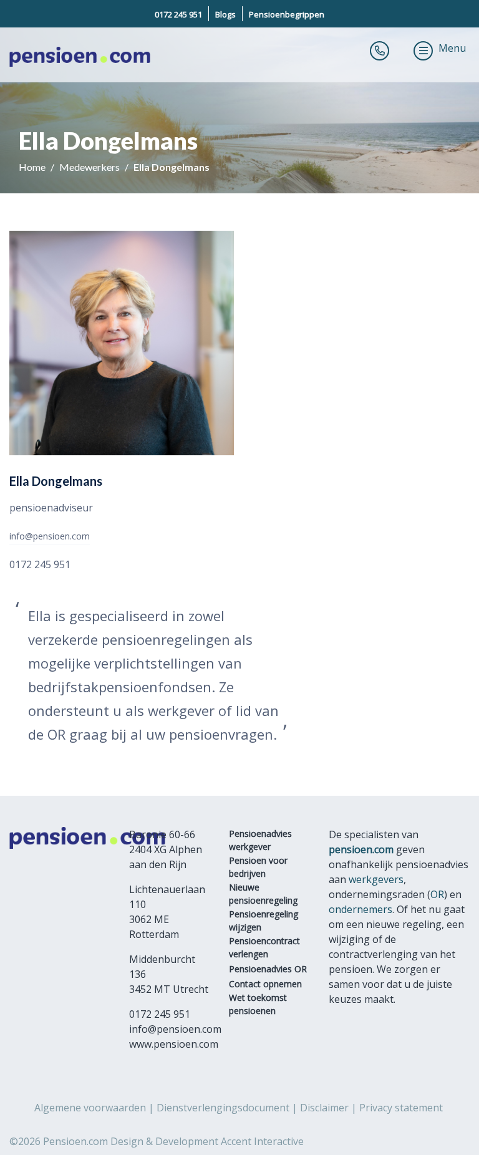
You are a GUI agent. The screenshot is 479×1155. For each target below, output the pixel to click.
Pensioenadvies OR (268, 969)
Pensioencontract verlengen (264, 947)
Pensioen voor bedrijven (258, 866)
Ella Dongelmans (171, 167)
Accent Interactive (262, 1141)
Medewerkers (90, 167)
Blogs (225, 14)
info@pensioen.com (49, 536)
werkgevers (376, 879)
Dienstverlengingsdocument (223, 1107)
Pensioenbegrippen (286, 14)
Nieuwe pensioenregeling (263, 893)
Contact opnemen (265, 984)
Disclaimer (324, 1107)
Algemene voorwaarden (90, 1107)
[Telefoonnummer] (379, 50)
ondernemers (360, 909)
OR (437, 894)
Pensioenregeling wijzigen (263, 920)
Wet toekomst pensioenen (258, 1004)
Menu (452, 48)
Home (33, 167)
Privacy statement (401, 1107)
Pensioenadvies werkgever (260, 840)
